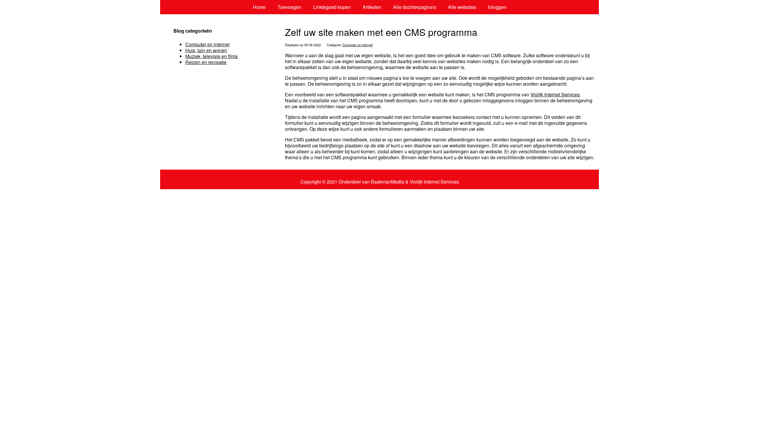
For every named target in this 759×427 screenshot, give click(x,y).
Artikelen (372, 7)
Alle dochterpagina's (414, 7)
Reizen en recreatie (206, 62)
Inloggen (497, 7)
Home (259, 7)
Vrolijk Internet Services (555, 94)
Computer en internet (357, 44)
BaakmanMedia (387, 182)
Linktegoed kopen (332, 7)
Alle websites (462, 7)
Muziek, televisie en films (211, 56)
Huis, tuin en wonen (206, 50)
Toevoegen (289, 7)
